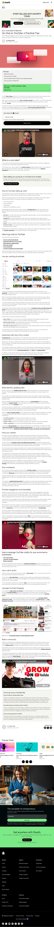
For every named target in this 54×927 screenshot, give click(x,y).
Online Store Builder (24, 898)
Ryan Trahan (9, 96)
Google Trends (13, 403)
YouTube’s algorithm (9, 230)
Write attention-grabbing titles (11, 243)
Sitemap (37, 915)
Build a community (8, 561)
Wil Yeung (11, 473)
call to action (30, 573)
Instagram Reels (41, 350)
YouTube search (32, 209)
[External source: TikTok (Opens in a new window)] (16, 924)
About (3, 863)
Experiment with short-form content (12, 241)
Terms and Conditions (31, 824)
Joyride (9, 103)
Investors (4, 871)
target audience (35, 401)
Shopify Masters (17, 656)
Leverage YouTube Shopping (10, 559)
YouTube (8, 288)
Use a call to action (8, 557)
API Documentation (41, 867)
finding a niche (9, 645)
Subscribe (27, 820)
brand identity (42, 508)
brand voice (10, 508)
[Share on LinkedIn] (51, 728)
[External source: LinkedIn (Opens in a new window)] (19, 924)
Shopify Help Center (24, 867)
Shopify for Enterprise (7, 906)
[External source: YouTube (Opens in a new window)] (9, 924)
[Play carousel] (27, 761)
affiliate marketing (46, 649)
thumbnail (4, 293)
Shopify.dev (39, 863)
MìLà (29, 516)
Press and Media (6, 874)
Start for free (46, 2)
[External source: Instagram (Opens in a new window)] (12, 924)
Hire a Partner (22, 871)
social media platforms (23, 350)
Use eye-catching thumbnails (10, 239)
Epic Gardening (12, 426)
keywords (16, 404)
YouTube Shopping (12, 592)
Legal (3, 885)
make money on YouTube (16, 591)
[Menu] (51, 2)
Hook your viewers (8, 245)
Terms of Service (20, 915)
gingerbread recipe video (15, 481)
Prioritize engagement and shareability (13, 248)
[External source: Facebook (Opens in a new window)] (3, 924)
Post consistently (7, 246)
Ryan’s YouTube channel (26, 100)
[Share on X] (48, 728)
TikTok (33, 350)
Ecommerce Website (24, 906)
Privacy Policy (41, 824)
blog (25, 582)
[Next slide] (30, 761)
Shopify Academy (23, 874)
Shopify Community (24, 878)
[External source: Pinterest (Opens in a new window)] (22, 924)
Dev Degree (39, 871)
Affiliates (4, 882)
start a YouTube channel (13, 412)
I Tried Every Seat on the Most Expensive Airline (23, 442)
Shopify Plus (5, 902)
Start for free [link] (27, 123)
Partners (4, 878)
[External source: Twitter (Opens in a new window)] (6, 924)
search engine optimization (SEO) (36, 107)
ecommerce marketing (30, 563)
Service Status (5, 889)
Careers (4, 867)
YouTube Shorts (6, 337)
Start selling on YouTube (11, 183)
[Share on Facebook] (45, 728)
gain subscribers (13, 577)
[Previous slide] (23, 761)
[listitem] (27, 750)
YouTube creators (31, 470)
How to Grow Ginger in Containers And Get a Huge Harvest (17, 427)
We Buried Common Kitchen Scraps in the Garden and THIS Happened (32, 429)
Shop (3, 898)
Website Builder (23, 902)
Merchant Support (23, 863)
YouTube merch (40, 599)
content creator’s (26, 167)
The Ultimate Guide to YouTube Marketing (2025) (21, 635)
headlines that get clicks (20, 390)
